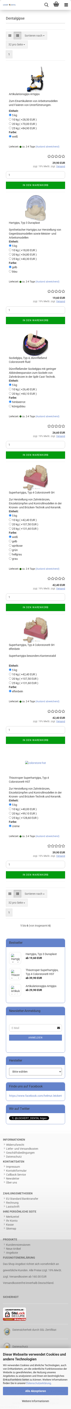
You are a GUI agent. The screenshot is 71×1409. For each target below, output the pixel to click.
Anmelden (35, 1037)
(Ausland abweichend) (47, 146)
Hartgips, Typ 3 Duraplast (24, 222)
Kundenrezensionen (18, 1244)
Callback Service (16, 1174)
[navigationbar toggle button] (66, 5)
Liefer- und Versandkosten (22, 1148)
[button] (10, 36)
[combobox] (34, 36)
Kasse (10, 1224)
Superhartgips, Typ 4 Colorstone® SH (31, 492)
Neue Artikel (13, 1248)
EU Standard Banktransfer (22, 1198)
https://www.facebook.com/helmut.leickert (35, 1095)
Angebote (12, 1252)
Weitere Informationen (35, 1401)
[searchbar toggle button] (46, 5)
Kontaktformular (16, 1170)
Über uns (11, 1182)
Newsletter (12, 1178)
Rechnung (12, 1202)
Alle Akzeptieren (35, 1391)
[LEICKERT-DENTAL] (8, 5)
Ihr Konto (12, 1220)
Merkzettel (12, 1216)
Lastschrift (13, 1206)
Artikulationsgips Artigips (24, 94)
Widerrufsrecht (15, 1144)
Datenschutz (14, 1156)
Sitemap (11, 1228)
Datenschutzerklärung (38, 1383)
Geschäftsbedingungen (20, 1152)
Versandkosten (18, 1276)
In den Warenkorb (35, 185)
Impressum (13, 1166)
